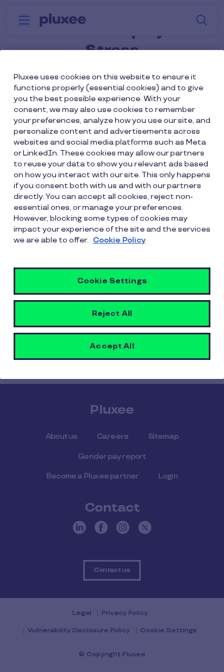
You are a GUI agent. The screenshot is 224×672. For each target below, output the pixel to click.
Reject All (112, 313)
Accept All (112, 346)
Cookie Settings (112, 280)
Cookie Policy (119, 240)
